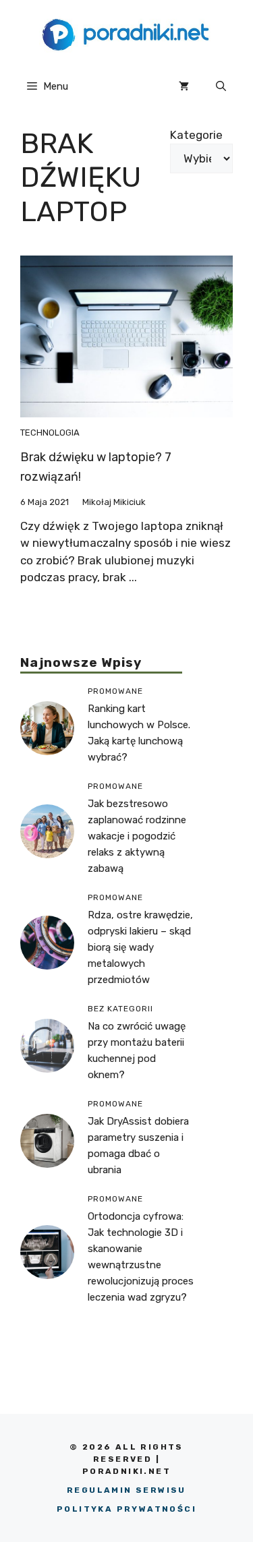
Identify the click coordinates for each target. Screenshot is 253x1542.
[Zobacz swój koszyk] (183, 86)
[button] (221, 86)
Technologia (50, 432)
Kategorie (196, 135)
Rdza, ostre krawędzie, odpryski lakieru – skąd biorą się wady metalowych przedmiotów (140, 947)
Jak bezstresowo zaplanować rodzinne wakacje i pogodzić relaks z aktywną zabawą (137, 836)
